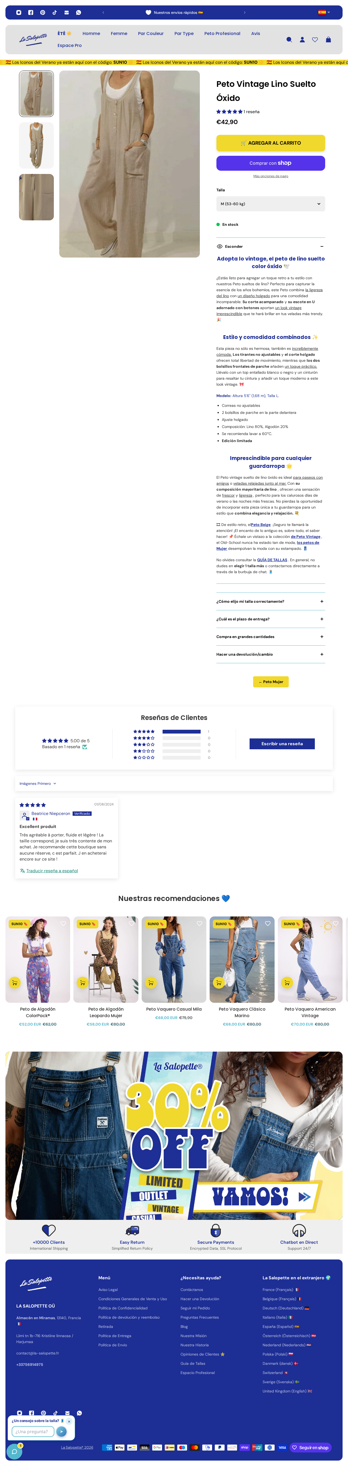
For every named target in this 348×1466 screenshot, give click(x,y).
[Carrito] (328, 40)
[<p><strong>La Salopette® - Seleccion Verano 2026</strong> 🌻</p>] (177, 12)
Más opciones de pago (270, 176)
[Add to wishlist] (63, 923)
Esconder (234, 246)
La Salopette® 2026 (77, 1447)
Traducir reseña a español (52, 871)
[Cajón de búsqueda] (289, 40)
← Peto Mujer (271, 681)
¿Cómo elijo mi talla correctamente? (250, 601)
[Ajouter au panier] (15, 983)
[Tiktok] (55, 12)
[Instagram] (19, 12)
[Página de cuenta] (302, 40)
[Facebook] (31, 12)
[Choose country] (324, 12)
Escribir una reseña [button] (282, 744)
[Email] (67, 12)
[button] (230, 112)
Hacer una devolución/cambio (244, 654)
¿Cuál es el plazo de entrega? (243, 619)
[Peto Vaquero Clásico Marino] (242, 959)
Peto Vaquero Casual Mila (174, 1009)
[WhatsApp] (79, 12)
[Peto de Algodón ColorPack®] (37, 959)
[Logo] (32, 40)
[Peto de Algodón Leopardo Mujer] (105, 959)
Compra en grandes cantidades (245, 636)
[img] (33, 805)
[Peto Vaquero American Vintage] (310, 959)
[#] (174, 1136)
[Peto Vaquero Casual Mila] (174, 959)
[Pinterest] (43, 12)
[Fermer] (85, 1327)
